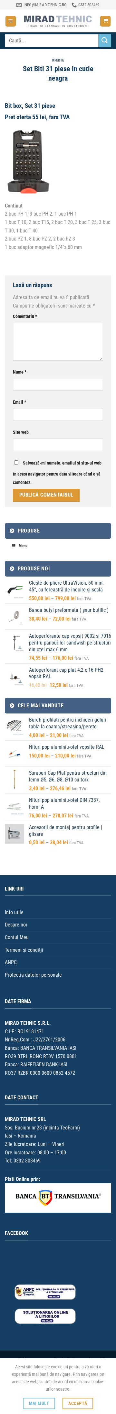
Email (19, 402)
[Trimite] (104, 40)
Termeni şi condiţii (24, 950)
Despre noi (16, 925)
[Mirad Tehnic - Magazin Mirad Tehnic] (58, 21)
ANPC (11, 962)
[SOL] (45, 1316)
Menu (23, 546)
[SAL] (45, 1291)
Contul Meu (17, 937)
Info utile (14, 912)
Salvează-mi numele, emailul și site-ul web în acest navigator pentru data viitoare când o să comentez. (57, 472)
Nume (19, 372)
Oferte (58, 60)
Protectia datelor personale (33, 975)
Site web (21, 432)
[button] (10, 21)
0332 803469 (27, 1161)
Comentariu (25, 316)
